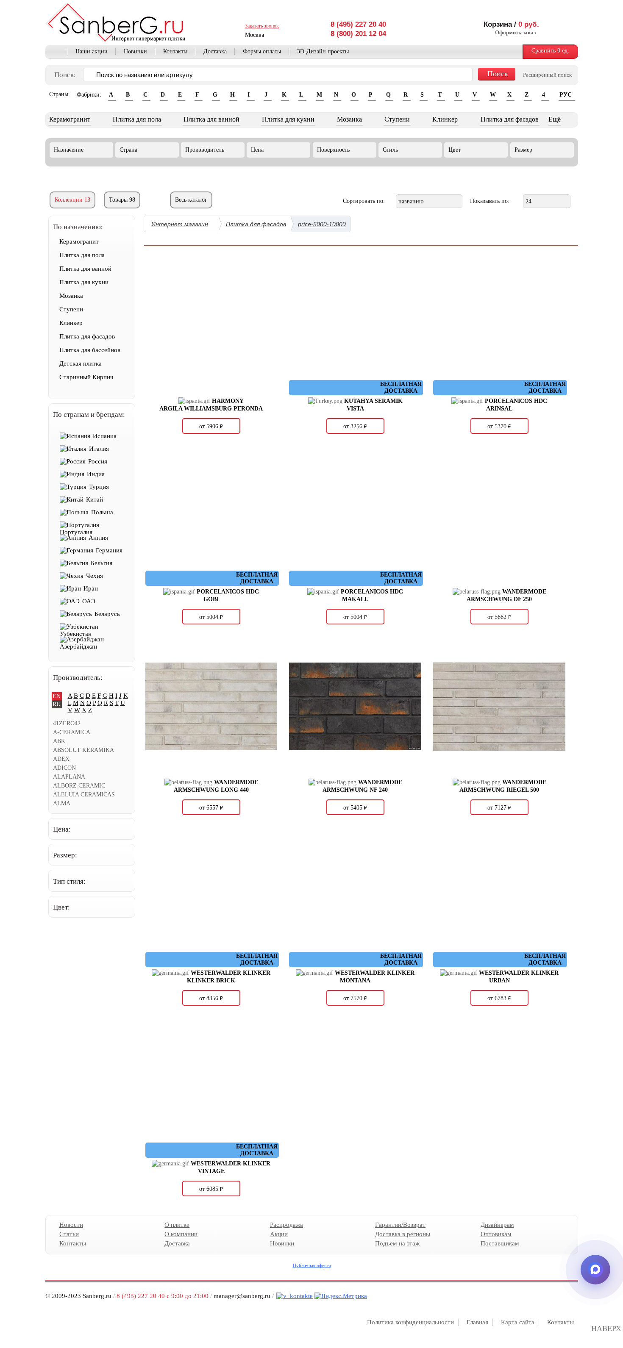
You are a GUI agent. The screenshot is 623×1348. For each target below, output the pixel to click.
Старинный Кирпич (86, 377)
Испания (105, 436)
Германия (109, 550)
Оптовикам (495, 1234)
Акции (278, 1234)
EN (57, 696)
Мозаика (349, 119)
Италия (99, 448)
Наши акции (91, 51)
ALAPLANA (69, 777)
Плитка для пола (137, 119)
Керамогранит (69, 119)
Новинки (135, 51)
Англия (98, 537)
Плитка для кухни (288, 119)
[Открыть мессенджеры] (595, 1269)
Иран (90, 588)
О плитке (176, 1224)
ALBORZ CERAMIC (79, 785)
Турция (99, 486)
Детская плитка (80, 363)
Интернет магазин (179, 224)
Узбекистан (76, 633)
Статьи (69, 1234)
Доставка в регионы (402, 1234)
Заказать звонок (262, 26)
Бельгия (101, 563)
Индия (96, 474)
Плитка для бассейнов (89, 350)
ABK (59, 741)
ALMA (61, 803)
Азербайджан (78, 646)
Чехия (94, 575)
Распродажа (286, 1224)
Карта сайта (517, 1322)
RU (57, 704)
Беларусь (107, 613)
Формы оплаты (262, 51)
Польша (102, 512)
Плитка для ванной (211, 119)
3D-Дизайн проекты (323, 51)
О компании (180, 1234)
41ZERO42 (67, 723)
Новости (71, 1224)
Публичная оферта (311, 1265)
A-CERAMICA (71, 732)
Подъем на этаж (397, 1243)
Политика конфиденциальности (410, 1322)
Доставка (215, 51)
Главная (56, 52)
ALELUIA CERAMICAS (84, 794)
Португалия (76, 532)
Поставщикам (499, 1243)
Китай (94, 499)
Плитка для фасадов (510, 119)
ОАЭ (88, 601)
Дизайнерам (497, 1224)
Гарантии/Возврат (400, 1224)
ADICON (64, 768)
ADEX (61, 759)
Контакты (175, 51)
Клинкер (445, 119)
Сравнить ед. (550, 50)
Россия (97, 461)
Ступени (397, 119)
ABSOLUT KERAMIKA (83, 750)
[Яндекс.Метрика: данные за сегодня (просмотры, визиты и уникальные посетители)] (340, 1296)
